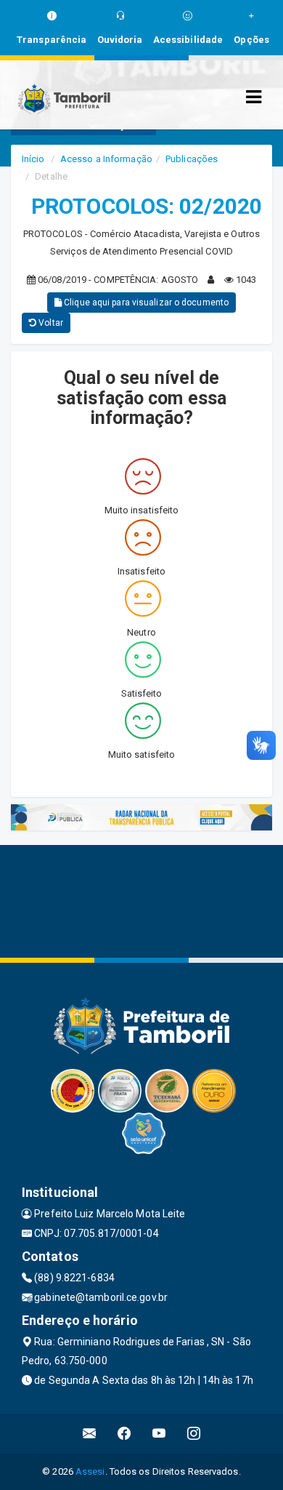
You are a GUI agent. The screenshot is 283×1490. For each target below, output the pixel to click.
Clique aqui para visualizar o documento (145, 302)
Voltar (49, 323)
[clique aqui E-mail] (89, 1433)
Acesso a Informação (106, 158)
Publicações (191, 158)
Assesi (90, 1471)
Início (33, 158)
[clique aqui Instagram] (194, 1433)
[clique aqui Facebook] (124, 1433)
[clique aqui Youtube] (159, 1433)
